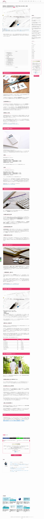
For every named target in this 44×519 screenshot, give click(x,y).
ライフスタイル (34, 44)
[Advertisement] (16, 43)
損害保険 (33, 55)
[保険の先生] (4, 1)
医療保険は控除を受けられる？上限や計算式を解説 (9, 184)
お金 (32, 43)
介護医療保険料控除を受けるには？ (10, 58)
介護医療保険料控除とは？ (9, 52)
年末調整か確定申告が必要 (10, 59)
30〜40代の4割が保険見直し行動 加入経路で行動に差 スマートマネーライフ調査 (36, 33)
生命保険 (33, 56)
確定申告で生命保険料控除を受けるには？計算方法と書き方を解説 (11, 284)
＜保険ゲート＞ (16, 451)
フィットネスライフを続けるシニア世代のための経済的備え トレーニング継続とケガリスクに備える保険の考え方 (36, 35)
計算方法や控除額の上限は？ (9, 55)
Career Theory (24, 467)
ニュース (33, 48)
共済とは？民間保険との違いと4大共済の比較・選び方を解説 (36, 20)
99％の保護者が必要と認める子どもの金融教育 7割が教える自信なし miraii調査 (36, 26)
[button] (6, 438)
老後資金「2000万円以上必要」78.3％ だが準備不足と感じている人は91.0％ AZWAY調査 (36, 24)
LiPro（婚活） (11, 467)
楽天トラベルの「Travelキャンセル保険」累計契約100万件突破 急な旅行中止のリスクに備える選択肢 (36, 38)
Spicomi (21, 467)
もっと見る (16, 67)
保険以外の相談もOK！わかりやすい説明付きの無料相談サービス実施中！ (14, 420)
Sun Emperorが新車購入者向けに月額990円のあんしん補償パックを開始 (36, 22)
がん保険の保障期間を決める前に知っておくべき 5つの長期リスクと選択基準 (36, 31)
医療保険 (33, 52)
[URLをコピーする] (26, 438)
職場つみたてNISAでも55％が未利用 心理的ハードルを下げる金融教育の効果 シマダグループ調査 (36, 29)
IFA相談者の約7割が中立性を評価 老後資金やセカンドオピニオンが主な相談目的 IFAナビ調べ (36, 18)
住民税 (8, 57)
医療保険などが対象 (9, 54)
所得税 (8, 56)
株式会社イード (12, 462)
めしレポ (19, 467)
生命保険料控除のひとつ (9, 53)
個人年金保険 (33, 51)
